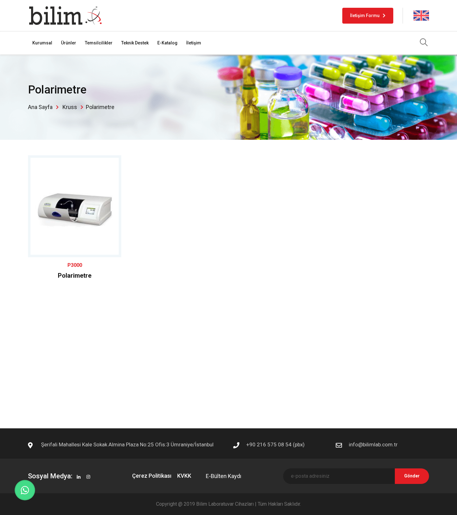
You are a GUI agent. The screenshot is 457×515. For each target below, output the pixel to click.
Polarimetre (74, 275)
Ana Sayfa (40, 107)
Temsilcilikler (99, 42)
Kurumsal (42, 42)
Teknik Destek (135, 42)
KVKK (184, 475)
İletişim (193, 42)
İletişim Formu (365, 15)
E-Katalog (167, 42)
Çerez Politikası (151, 475)
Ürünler (68, 42)
